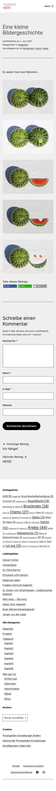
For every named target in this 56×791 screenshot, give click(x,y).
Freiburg (49, 513)
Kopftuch (23, 528)
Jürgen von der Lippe (14, 614)
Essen (32, 513)
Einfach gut (10, 678)
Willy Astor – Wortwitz (15, 599)
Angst (16, 496)
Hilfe (27, 522)
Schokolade (34, 541)
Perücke (9, 541)
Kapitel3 (8, 653)
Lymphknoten (11, 533)
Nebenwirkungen (12, 537)
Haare (11, 522)
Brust (19, 506)
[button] (10, 286)
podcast (17, 541)
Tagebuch (8, 638)
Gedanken (7, 518)
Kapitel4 (8, 658)
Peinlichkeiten (12, 688)
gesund (16, 518)
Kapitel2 (8, 648)
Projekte (7, 633)
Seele (42, 541)
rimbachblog (9, 565)
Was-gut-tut (9, 674)
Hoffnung (35, 522)
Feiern (40, 512)
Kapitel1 (8, 643)
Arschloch (9, 501)
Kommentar (10, 341)
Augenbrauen (21, 501)
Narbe (42, 533)
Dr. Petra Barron (11, 570)
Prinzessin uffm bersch (15, 575)
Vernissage (34, 546)
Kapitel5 (8, 663)
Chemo (19, 512)
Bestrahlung (9, 507)
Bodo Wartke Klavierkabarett (19, 609)
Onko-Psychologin (30, 537)
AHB (7, 496)
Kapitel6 (8, 668)
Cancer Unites (10, 560)
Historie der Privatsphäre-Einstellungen (24, 740)
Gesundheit (26, 518)
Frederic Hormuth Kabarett (17, 585)
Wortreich (44, 546)
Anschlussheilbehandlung (37, 496)
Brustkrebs (28, 48)
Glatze (38, 517)
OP (41, 537)
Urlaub (25, 546)
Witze (7, 698)
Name (7, 373)
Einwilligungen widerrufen (17, 745)
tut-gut (13, 545)
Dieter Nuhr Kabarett (14, 604)
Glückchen (10, 683)
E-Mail (7, 389)
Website (7, 405)
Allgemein (23, 44)
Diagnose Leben (11, 580)
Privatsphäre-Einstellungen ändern (22, 735)
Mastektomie (27, 533)
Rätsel (25, 541)
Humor (38, 48)
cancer (6, 513)
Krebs (45, 48)
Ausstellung (38, 500)
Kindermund (13, 528)
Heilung (20, 522)
